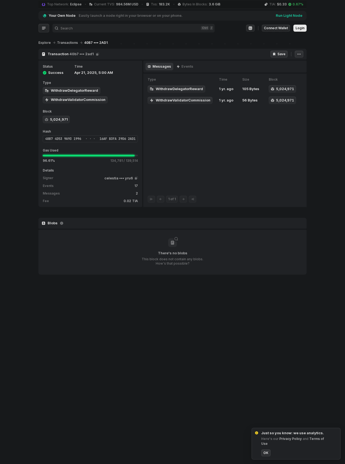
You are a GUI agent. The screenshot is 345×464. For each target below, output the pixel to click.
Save (281, 54)
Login (300, 28)
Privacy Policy (291, 439)
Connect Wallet (276, 28)
